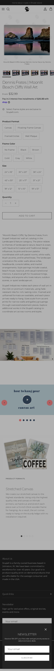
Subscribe (27, 658)
